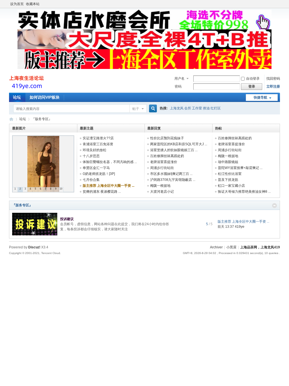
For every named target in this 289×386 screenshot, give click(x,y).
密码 (178, 86)
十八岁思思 (91, 156)
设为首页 (17, 4)
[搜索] (152, 108)
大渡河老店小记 (162, 192)
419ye (239, 227)
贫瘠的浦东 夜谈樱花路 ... (102, 192)
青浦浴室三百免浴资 (98, 144)
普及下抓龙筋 (228, 180)
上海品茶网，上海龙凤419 (260, 247)
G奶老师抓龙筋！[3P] (99, 174)
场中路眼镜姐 (228, 162)
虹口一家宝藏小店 (231, 186)
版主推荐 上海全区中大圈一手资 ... (108, 186)
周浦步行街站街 (162, 168)
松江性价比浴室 (230, 174)
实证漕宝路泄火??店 (98, 138)
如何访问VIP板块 (45, 97)
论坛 (17, 97)
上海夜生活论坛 (11, 119)
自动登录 (253, 79)
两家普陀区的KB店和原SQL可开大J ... (178, 144)
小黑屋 (231, 247)
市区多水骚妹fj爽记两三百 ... (171, 174)
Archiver (216, 247)
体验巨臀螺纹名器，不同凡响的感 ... (110, 162)
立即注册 (273, 86)
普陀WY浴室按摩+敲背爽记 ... (240, 168)
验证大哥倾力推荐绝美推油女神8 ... (244, 192)
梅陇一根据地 (160, 186)
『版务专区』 (22, 205)
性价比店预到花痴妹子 (167, 138)
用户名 (179, 79)
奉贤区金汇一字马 (96, 168)
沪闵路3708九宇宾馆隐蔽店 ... (172, 180)
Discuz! (34, 247)
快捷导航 (260, 97)
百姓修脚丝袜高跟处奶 (167, 156)
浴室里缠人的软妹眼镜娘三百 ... (174, 150)
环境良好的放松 (94, 150)
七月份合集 (91, 180)
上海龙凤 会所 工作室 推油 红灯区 (195, 108)
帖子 (135, 109)
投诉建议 (67, 219)
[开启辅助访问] (278, 3)
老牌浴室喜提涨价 (163, 162)
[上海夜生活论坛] (27, 89)
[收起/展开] (274, 205)
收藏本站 (33, 4)
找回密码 (273, 79)
